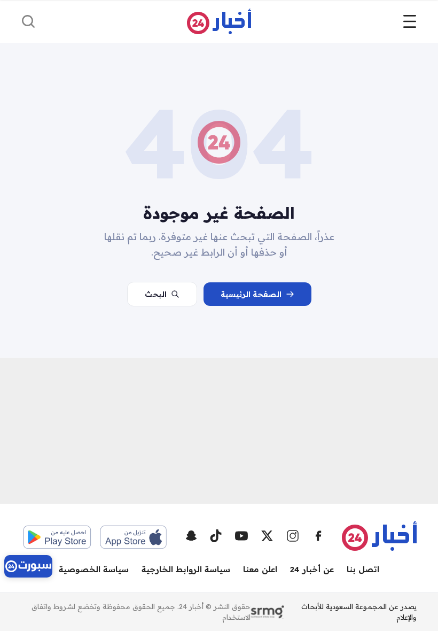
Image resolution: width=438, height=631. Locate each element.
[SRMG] (267, 612)
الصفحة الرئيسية (251, 294)
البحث (156, 294)
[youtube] (241, 535)
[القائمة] (409, 21)
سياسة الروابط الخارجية (186, 569)
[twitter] (267, 535)
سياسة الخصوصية (94, 569)
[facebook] (318, 535)
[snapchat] (191, 535)
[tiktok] (215, 535)
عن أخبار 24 (312, 569)
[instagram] (292, 535)
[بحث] (28, 21)
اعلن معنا (260, 569)
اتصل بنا (363, 569)
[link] (28, 566)
